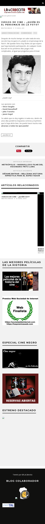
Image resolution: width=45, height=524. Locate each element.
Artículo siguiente (22, 171)
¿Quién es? (7, 135)
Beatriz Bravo (6, 28)
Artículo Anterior (22, 162)
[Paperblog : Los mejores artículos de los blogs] (8, 506)
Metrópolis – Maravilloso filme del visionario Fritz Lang (22, 166)
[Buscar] (43, 3)
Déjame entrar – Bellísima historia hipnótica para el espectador (23, 175)
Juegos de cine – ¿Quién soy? (16, 197)
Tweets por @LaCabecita (22, 475)
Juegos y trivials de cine (10, 33)
